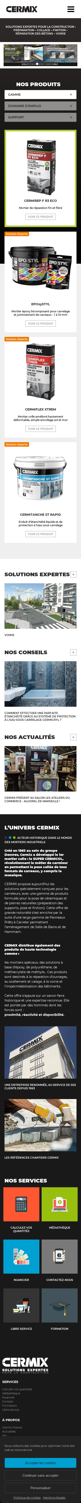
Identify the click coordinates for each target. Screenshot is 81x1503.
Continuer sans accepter (40, 1475)
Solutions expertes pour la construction (25, 9)
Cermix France (12, 1427)
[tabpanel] (40, 55)
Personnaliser (40, 1488)
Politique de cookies (27, 1497)
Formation (9, 1405)
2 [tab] (37, 64)
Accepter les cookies (40, 1463)
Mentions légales (54, 1497)
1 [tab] (30, 64)
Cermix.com (40, 1366)
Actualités (9, 1431)
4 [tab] (50, 64)
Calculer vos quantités (17, 1389)
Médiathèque (11, 1393)
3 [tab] (44, 64)
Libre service (10, 1409)
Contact (7, 1401)
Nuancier (8, 1397)
